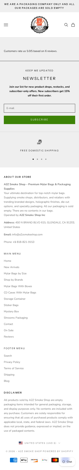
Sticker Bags (11, 305)
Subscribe (39, 119)
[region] (39, 146)
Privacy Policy (12, 362)
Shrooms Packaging (16, 318)
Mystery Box (11, 311)
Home (7, 261)
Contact (8, 324)
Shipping (9, 374)
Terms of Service (14, 368)
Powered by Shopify (58, 451)
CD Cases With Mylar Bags (20, 292)
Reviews (9, 336)
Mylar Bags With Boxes (18, 286)
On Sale (8, 330)
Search (8, 356)
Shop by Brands (13, 280)
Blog (6, 381)
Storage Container (15, 299)
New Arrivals (11, 267)
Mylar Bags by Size (15, 273)
